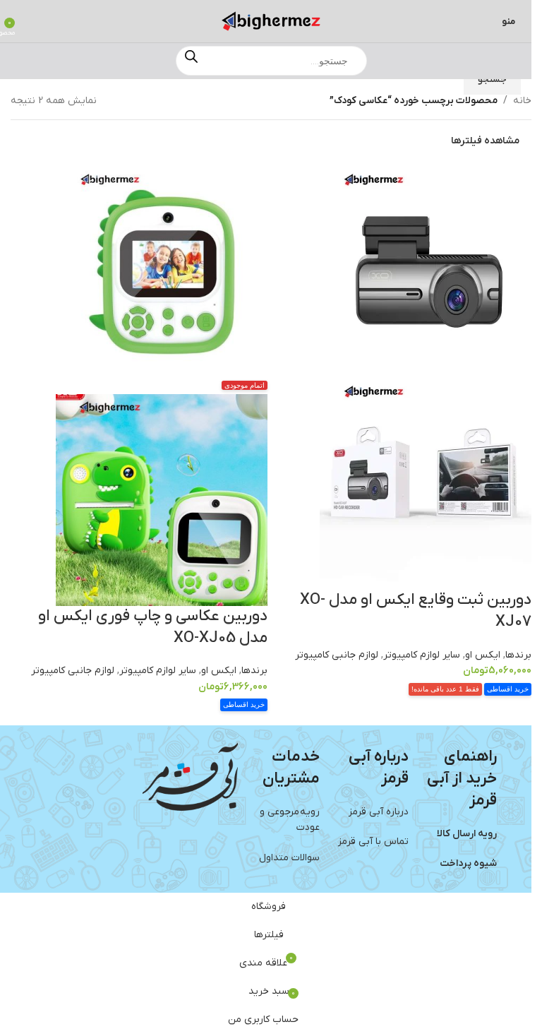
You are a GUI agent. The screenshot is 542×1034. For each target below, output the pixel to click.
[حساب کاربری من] (30, 21)
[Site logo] (271, 21)
